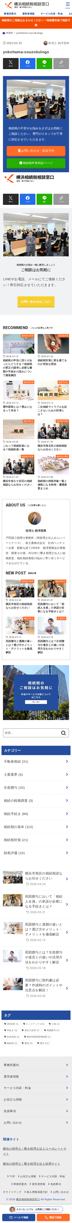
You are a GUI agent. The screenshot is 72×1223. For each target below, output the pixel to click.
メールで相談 (21, 1217)
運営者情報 (28, 13)
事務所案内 (10, 13)
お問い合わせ (13, 1122)
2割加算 (12, 1024)
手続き (12, 1030)
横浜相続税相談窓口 (28, 1199)
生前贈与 (14, 787)
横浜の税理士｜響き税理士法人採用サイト (32, 1163)
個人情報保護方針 (37, 1191)
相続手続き (16, 814)
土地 (56, 1024)
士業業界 (13, 774)
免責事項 (10, 1111)
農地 (29, 1043)
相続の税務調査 (18, 800)
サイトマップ (13, 1191)
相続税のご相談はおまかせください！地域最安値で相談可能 (36, 22)
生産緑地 (13, 1037)
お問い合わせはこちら (36, 301)
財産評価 (14, 853)
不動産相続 (16, 761)
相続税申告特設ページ (38, 163)
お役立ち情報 (13, 1099)
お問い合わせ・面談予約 (37, 150)
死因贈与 (53, 1030)
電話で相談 (55, 1217)
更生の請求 (32, 1030)
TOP (12, 1176)
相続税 (12, 1043)
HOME (9, 33)
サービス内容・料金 (52, 13)
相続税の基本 (18, 827)
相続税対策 (16, 840)
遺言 (44, 1043)
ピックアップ (35, 1024)
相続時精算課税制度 (39, 1037)
